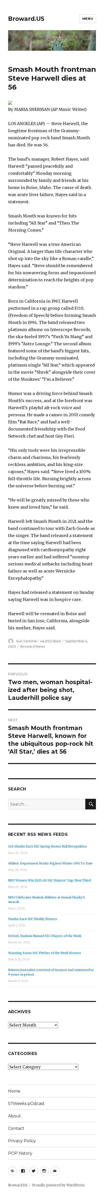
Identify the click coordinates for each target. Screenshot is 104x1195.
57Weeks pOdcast (26, 1103)
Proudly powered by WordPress (58, 1185)
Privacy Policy (22, 1140)
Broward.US (26, 18)
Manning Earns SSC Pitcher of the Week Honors (44, 953)
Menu (87, 18)
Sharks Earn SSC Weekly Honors (32, 919)
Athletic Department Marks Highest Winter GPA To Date (50, 863)
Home (14, 1091)
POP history (20, 1153)
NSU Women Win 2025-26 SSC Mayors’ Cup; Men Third (49, 880)
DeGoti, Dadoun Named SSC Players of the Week (44, 936)
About (14, 1116)
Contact (16, 1128)
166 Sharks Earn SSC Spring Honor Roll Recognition (47, 846)
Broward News (32, 646)
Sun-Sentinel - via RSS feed (38, 641)
